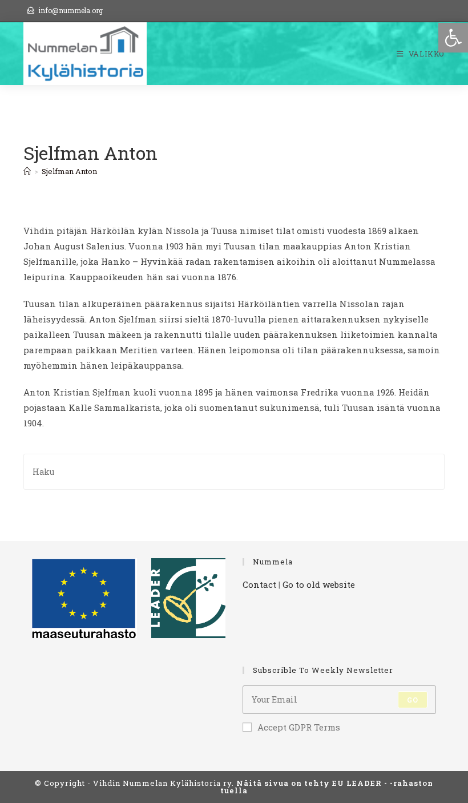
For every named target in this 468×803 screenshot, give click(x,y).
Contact (259, 584)
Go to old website (319, 584)
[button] (453, 38)
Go (412, 699)
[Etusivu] (27, 171)
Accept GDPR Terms (298, 727)
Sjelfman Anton (69, 171)
